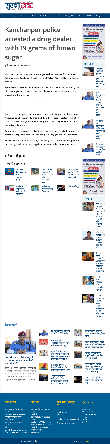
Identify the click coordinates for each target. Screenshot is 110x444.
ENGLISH (89, 16)
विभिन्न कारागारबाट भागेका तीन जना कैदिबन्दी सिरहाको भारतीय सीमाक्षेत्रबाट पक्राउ (95, 345)
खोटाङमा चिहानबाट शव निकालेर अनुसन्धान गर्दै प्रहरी (21, 175)
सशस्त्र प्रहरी (43, 16)
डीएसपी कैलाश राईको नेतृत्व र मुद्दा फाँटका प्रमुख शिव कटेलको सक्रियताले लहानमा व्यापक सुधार (94, 368)
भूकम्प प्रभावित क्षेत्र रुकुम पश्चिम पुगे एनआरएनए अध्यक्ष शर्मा (73, 173)
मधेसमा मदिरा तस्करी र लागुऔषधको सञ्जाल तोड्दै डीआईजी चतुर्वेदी (94, 356)
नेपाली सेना (55, 16)
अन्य (80, 16)
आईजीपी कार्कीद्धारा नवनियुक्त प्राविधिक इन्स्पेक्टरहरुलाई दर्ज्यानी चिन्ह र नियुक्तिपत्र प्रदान (59, 380)
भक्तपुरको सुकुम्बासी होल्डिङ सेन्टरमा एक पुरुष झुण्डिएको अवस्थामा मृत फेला (100, 77)
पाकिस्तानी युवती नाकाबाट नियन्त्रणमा (47, 189)
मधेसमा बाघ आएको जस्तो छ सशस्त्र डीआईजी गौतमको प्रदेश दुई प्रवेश (100, 240)
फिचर (22, 16)
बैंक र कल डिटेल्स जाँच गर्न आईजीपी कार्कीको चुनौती (100, 149)
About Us (86, 409)
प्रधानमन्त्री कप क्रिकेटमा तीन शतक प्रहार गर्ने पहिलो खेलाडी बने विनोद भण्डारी (47, 176)
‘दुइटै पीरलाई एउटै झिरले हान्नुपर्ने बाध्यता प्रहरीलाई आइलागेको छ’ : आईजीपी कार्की (100, 104)
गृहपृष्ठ (15, 16)
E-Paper (99, 16)
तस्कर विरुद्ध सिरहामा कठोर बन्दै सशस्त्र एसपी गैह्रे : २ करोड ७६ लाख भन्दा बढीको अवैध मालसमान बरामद (100, 215)
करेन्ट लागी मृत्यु (73, 186)
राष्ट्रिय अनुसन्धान (69, 16)
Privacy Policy (87, 411)
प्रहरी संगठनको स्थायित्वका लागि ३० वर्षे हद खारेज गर (22, 190)
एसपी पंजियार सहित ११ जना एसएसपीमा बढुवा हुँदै (100, 284)
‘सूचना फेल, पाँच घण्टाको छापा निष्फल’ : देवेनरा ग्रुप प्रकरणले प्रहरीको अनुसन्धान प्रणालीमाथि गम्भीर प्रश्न (60, 355)
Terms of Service (89, 414)
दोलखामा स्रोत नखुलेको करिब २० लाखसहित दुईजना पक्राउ (95, 334)
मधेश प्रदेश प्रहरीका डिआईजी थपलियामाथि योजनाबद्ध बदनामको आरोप (60, 367)
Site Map (85, 419)
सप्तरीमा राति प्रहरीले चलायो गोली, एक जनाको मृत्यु (94, 380)
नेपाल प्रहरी (31, 16)
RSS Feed (85, 422)
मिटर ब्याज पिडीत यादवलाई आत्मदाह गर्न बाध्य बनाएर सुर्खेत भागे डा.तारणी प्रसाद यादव (100, 262)
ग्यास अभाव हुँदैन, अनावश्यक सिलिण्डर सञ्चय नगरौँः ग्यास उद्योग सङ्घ (60, 343)
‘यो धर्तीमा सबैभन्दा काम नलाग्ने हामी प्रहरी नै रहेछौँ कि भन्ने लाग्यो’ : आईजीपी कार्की (100, 129)
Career (85, 417)
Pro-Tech (85, 441)
